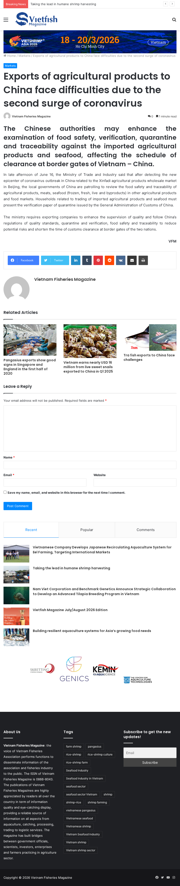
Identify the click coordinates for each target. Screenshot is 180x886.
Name (9, 457)
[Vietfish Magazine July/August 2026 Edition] (16, 616)
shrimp (108, 794)
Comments (146, 530)
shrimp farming (97, 802)
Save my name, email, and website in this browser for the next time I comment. (66, 492)
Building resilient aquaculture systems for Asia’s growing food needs (92, 630)
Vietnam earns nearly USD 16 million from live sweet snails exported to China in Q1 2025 (88, 367)
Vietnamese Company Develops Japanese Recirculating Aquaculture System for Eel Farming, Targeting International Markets (102, 550)
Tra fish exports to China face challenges (149, 357)
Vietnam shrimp (76, 842)
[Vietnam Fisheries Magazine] (36, 19)
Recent (31, 530)
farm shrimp (73, 746)
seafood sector (76, 786)
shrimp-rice (73, 802)
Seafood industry (77, 770)
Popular (86, 530)
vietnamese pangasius (80, 810)
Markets (24, 56)
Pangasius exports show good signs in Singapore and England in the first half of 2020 (30, 367)
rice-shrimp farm (77, 762)
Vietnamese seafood (79, 818)
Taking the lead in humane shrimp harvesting (63, 4)
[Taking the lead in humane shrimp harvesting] (16, 574)
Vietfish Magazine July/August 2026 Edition (70, 610)
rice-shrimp (73, 754)
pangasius (94, 746)
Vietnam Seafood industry (83, 834)
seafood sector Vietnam (81, 794)
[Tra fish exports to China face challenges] (150, 337)
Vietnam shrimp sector (80, 850)
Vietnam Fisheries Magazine (31, 116)
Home (11, 56)
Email (9, 475)
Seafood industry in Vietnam (84, 778)
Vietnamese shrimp (78, 826)
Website (100, 475)
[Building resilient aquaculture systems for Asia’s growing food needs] (16, 637)
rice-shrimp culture (100, 754)
